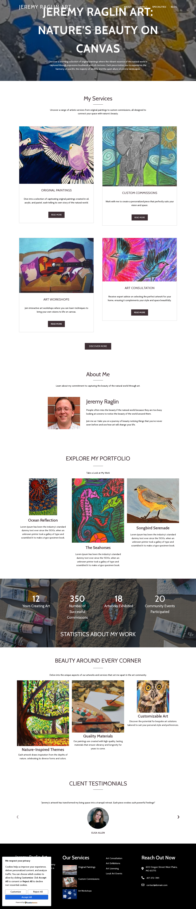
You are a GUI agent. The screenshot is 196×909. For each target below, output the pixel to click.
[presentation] (17, 816)
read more (56, 214)
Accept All (27, 897)
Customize (15, 891)
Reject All (38, 891)
